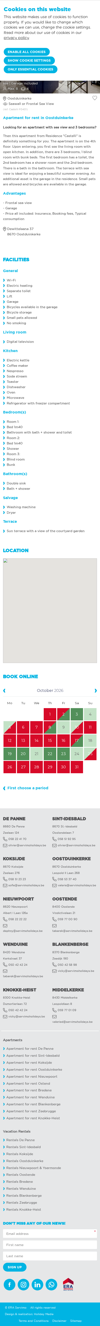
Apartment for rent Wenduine (30, 1097)
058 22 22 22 (17, 919)
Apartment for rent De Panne (29, 1048)
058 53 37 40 (67, 879)
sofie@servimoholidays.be (26, 885)
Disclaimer (59, 1320)
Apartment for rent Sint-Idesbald (33, 1055)
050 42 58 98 (67, 964)
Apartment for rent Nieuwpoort (31, 1076)
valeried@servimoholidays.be (72, 1021)
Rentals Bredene (19, 1181)
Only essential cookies (30, 69)
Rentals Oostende (20, 1174)
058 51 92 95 (67, 838)
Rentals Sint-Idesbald (23, 1147)
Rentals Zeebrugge (21, 1202)
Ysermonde (52, 1168)
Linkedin (37, 1284)
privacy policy (16, 38)
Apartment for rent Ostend (28, 1083)
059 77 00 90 (67, 919)
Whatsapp (51, 1284)
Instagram (23, 1284)
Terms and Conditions (34, 1320)
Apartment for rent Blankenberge (33, 1104)
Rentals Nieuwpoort (22, 1168)
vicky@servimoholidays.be (76, 970)
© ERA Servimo (16, 1307)
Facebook (9, 1284)
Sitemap (76, 1320)
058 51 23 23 (17, 879)
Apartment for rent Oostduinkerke (34, 1069)
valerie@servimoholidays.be (77, 885)
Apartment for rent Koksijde (29, 1062)
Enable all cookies (27, 52)
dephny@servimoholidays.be (23, 930)
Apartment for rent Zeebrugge (31, 1111)
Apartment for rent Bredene (29, 1090)
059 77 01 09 (67, 1010)
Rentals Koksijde (19, 1154)
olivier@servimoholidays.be (27, 845)
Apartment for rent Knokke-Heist (33, 1118)
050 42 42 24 (17, 964)
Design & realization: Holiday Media (29, 1314)
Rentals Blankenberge (24, 1195)
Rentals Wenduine (21, 1188)
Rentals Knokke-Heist (23, 1209)
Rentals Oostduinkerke (24, 1161)
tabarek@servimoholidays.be (72, 930)
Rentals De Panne (20, 1140)
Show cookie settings (29, 60)
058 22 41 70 (17, 838)
